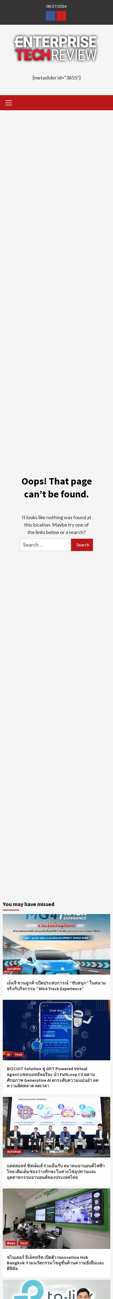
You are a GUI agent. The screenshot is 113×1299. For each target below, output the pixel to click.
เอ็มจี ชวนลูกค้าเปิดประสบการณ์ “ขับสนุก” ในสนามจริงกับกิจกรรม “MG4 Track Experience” (56, 985)
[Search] (104, 103)
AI (8, 1054)
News (11, 1243)
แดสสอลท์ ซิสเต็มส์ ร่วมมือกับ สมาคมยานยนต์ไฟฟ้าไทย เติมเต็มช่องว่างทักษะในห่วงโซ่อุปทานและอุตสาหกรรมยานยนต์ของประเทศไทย (56, 1171)
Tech (18, 1054)
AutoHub (14, 969)
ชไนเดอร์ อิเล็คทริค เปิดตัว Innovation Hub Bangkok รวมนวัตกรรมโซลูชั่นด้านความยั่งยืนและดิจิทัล (55, 1263)
